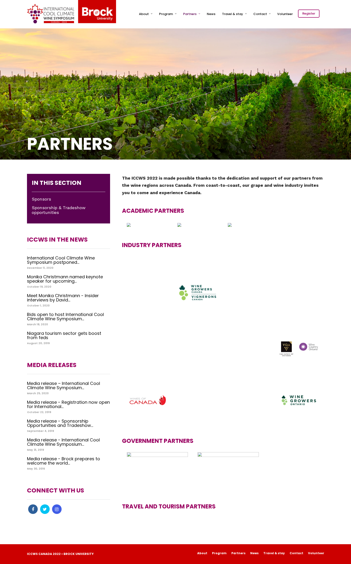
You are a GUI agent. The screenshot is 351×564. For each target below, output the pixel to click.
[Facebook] (33, 509)
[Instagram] (57, 509)
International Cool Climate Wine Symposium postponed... (61, 260)
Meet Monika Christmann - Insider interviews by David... (63, 298)
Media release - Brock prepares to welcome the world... (63, 461)
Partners (190, 14)
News (211, 14)
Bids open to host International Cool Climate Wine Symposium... (65, 316)
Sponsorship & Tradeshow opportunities (58, 210)
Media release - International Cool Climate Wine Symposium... (63, 442)
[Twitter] (45, 509)
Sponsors (41, 199)
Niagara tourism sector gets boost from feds (64, 335)
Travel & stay (232, 14)
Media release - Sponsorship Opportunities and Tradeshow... (60, 423)
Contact (260, 14)
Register (308, 13)
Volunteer (285, 14)
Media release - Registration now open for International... (68, 404)
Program (166, 14)
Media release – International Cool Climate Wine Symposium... (63, 385)
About (144, 14)
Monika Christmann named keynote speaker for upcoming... (65, 279)
